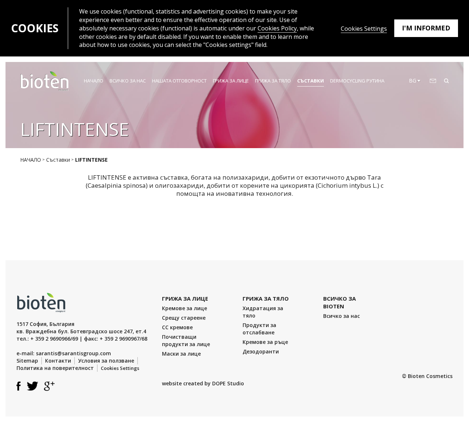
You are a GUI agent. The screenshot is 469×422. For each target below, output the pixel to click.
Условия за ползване (106, 360)
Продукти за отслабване (259, 329)
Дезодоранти (261, 351)
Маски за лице (181, 353)
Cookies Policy (277, 28)
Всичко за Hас (128, 80)
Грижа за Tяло (273, 80)
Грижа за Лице (231, 80)
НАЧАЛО (93, 80)
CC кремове (177, 327)
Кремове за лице (184, 308)
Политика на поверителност (55, 367)
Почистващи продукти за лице (186, 340)
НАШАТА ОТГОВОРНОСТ (179, 80)
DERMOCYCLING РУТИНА (357, 80)
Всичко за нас (341, 315)
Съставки (310, 80)
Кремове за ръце (265, 341)
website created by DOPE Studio (203, 383)
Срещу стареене (184, 317)
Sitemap (27, 360)
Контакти (58, 360)
